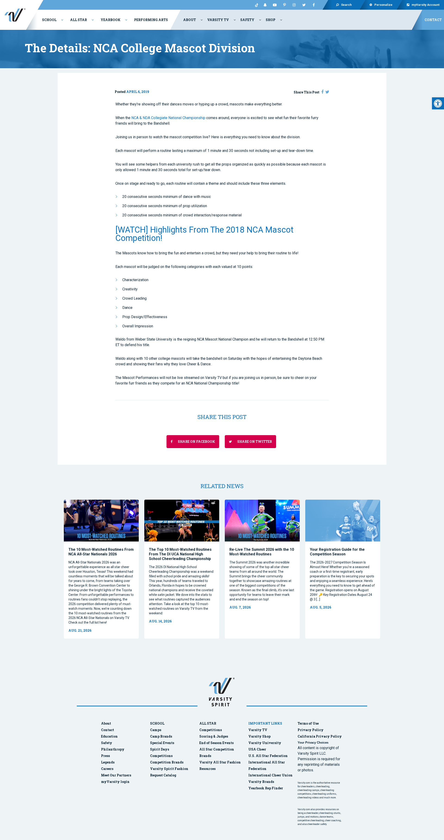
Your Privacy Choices (313, 742)
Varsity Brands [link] (261, 781)
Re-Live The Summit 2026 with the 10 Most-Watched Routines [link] (261, 551)
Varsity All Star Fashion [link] (220, 762)
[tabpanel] (101, 569)
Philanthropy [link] (112, 749)
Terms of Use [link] (308, 723)
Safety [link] (247, 20)
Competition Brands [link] (166, 762)
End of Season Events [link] (216, 743)
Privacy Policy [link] (311, 730)
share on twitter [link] (254, 441)
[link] (438, 103)
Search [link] (346, 4)
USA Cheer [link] (257, 749)
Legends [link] (107, 762)
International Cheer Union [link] (270, 775)
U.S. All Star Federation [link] (268, 756)
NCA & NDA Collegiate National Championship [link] (168, 118)
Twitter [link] (304, 5)
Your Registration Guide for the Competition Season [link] (337, 551)
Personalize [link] (383, 4)
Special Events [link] (162, 743)
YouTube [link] (275, 5)
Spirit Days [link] (159, 749)
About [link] (189, 20)
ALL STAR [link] (207, 723)
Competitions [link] (161, 756)
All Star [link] (78, 20)
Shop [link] (270, 20)
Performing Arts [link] (151, 20)
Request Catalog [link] (163, 775)
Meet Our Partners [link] (116, 775)
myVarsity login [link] (115, 781)
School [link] (49, 20)
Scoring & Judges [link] (213, 736)
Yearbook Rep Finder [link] (265, 788)
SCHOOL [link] (157, 723)
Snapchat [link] (265, 5)
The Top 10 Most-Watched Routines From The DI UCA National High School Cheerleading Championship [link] (180, 554)
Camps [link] (155, 730)
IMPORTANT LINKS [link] (265, 723)
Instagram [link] (294, 5)
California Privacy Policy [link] (320, 736)
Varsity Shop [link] (259, 736)
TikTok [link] (255, 5)
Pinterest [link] (284, 5)
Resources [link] (207, 768)
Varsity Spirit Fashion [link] (169, 768)
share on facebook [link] (196, 441)
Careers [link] (107, 768)
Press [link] (105, 756)
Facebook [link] (313, 5)
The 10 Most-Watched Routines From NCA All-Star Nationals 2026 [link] (101, 551)
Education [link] (109, 736)
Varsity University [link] (264, 743)
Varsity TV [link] (218, 20)
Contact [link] (433, 20)
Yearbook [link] (110, 20)
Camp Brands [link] (161, 736)
